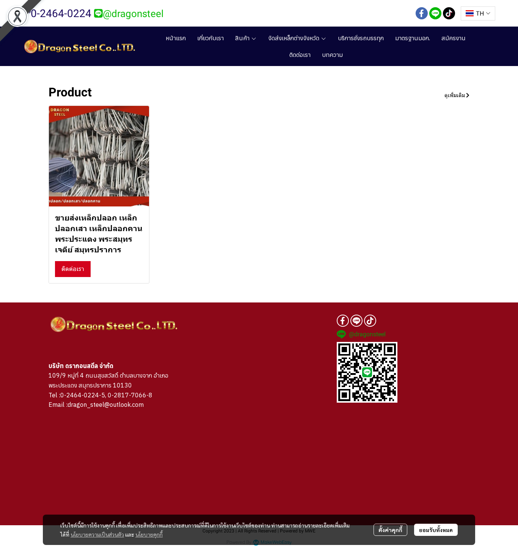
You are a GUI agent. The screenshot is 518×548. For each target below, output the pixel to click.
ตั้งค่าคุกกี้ (390, 529)
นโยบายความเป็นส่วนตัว (97, 534)
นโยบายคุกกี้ (149, 534)
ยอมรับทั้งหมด (436, 529)
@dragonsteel (133, 13)
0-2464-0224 (61, 13)
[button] (478, 13)
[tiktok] (449, 13)
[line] (435, 13)
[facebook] (422, 13)
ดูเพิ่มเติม (455, 95)
